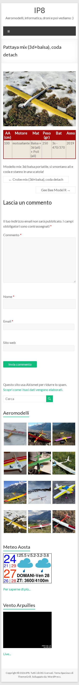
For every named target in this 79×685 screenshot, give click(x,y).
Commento (12, 235)
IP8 (39, 10)
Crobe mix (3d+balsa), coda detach (36, 179)
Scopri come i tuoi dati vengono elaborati (32, 390)
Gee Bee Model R (55, 190)
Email (8, 321)
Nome (8, 296)
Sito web (9, 342)
